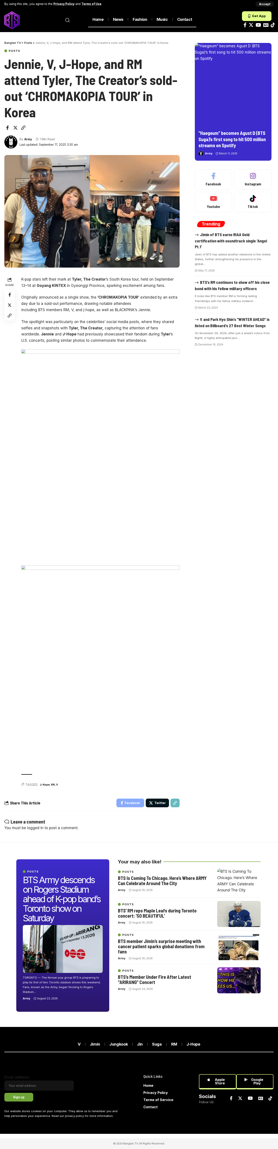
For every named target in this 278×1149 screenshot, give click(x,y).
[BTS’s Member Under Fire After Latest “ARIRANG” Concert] (239, 980)
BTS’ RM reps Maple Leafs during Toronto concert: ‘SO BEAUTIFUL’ (157, 913)
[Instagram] (252, 179)
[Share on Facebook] (7, 127)
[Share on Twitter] (15, 127)
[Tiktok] (273, 25)
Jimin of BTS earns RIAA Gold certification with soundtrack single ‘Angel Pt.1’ (231, 240)
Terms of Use (91, 4)
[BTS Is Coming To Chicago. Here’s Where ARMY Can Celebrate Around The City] (239, 881)
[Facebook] (245, 25)
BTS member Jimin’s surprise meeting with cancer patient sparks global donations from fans (161, 946)
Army (28, 139)
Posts (14, 50)
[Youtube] (213, 202)
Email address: (17, 1077)
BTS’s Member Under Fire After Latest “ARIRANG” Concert (154, 979)
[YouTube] (258, 25)
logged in (35, 828)
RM (53, 784)
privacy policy (74, 1116)
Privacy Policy (63, 4)
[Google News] (266, 25)
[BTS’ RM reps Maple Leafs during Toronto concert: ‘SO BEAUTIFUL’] (239, 914)
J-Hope (45, 784)
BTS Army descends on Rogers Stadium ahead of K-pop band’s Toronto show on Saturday (61, 898)
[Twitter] (251, 25)
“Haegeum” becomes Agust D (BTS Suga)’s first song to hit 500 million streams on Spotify (232, 139)
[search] (67, 20)
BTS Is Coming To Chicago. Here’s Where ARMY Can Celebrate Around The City (162, 880)
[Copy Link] (23, 127)
